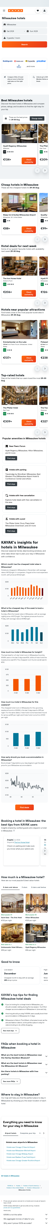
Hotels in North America (31, 1186)
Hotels (18, 1186)
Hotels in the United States (15, 1188)
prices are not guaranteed (12, 1207)
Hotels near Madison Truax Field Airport (21, 1157)
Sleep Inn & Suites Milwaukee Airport (19, 215)
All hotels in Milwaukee (10, 1176)
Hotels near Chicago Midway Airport (20, 1154)
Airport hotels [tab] (10, 1133)
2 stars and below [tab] (38, 887)
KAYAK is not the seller (13, 1214)
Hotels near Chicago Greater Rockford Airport (23, 1160)
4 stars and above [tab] (10, 887)
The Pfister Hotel (10, 408)
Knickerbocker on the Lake (14, 342)
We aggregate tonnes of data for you (19, 1219)
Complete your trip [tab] (28, 1133)
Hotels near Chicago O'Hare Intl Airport (21, 1147)
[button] (4, 10)
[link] (11, 458)
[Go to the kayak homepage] (15, 10)
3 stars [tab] (24, 887)
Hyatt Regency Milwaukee (15, 146)
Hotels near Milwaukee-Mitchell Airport (21, 1150)
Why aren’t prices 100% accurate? (18, 1223)
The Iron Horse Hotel (12, 278)
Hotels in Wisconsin (33, 1188)
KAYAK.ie (10, 1186)
